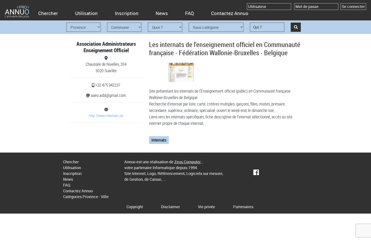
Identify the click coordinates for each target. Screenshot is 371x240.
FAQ (189, 13)
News (162, 13)
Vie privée (206, 206)
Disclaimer (170, 206)
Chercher (48, 13)
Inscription (126, 13)
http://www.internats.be (106, 115)
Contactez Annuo (229, 13)
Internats (158, 140)
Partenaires (243, 206)
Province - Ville (96, 196)
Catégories (72, 196)
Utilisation (86, 13)
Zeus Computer (187, 161)
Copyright (134, 206)
